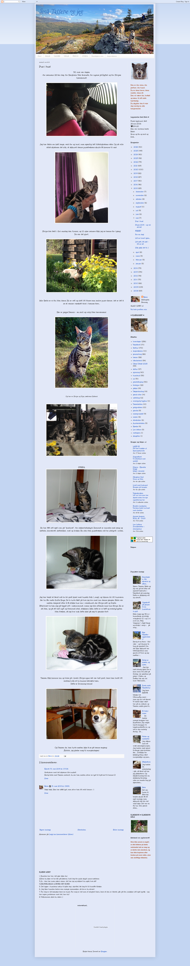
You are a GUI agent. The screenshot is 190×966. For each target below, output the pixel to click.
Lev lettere (137, 430)
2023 (136, 158)
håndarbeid (137, 360)
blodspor (136, 385)
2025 (136, 151)
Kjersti (47, 769)
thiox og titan (138, 479)
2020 (136, 169)
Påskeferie (146, 762)
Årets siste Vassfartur (146, 686)
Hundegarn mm (97, 56)
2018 (136, 177)
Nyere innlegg (45, 830)
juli (137, 210)
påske (135, 388)
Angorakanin (112, 56)
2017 (136, 181)
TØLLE (66, 56)
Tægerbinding (138, 391)
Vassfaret (136, 345)
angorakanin (138, 351)
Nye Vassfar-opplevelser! (146, 635)
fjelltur (135, 348)
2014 (136, 268)
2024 (136, 154)
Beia (144, 787)
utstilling (136, 398)
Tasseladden (138, 404)
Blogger (104, 951)
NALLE (47, 56)
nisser (135, 417)
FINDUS (75, 56)
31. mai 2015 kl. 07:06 (59, 769)
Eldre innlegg (118, 830)
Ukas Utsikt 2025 (140, 364)
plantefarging (138, 382)
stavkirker (137, 420)
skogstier (136, 436)
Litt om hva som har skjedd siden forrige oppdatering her (140, 497)
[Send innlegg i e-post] (65, 756)
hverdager (137, 341)
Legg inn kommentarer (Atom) (61, 834)
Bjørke (135, 426)
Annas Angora (138, 516)
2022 (136, 162)
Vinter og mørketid (145, 737)
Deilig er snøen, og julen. (146, 662)
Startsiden (82, 830)
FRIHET (138, 231)
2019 (136, 173)
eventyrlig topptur (140, 401)
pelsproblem (137, 407)
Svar (46, 778)
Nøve (46, 786)
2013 (136, 272)
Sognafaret (137, 457)
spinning (136, 372)
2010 (136, 283)
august (139, 207)
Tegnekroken (138, 493)
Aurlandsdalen (139, 423)
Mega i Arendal (138, 471)
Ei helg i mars (145, 712)
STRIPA (85, 56)
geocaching (137, 354)
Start (39, 56)
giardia (135, 410)
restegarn (137, 433)
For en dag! (139, 234)
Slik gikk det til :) (142, 248)
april (138, 252)
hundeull (136, 375)
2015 (136, 188)
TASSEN (57, 56)
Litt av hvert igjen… (142, 238)
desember (140, 192)
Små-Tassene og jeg (61, 11)
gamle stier (137, 395)
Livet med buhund (140, 485)
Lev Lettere (137, 524)
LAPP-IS (136, 446)
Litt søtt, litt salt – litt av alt (142, 243)
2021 (136, 166)
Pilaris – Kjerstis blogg (139, 468)
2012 (136, 276)
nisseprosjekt (138, 414)
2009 (136, 287)
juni (137, 214)
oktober (139, 199)
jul (134, 379)
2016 (136, 184)
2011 (136, 279)
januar (139, 263)
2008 (136, 291)
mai (137, 218)
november (140, 195)
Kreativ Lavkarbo (140, 506)
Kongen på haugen (140, 487)
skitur (135, 369)
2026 (136, 147)
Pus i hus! (139, 221)
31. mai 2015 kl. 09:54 (60, 786)
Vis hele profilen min (139, 309)
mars (138, 256)
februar (139, 260)
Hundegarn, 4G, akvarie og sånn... (146, 580)
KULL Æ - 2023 (139, 518)
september (140, 203)
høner (135, 357)
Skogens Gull (138, 477)
